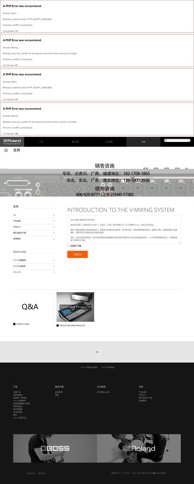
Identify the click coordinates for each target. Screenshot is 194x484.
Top (14, 215)
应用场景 (58, 392)
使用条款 (42, 473)
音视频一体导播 (19, 398)
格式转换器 (17, 409)
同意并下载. (76, 246)
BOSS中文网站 (108, 367)
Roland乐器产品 (19, 418)
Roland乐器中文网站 (89, 367)
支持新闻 (17, 239)
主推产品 (17, 392)
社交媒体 (109, 142)
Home (6, 150)
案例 (57, 395)
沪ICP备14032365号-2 (158, 473)
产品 (15, 386)
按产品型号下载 (145, 398)
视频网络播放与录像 (21, 403)
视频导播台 (17, 395)
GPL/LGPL (17, 272)
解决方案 (75, 142)
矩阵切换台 (17, 406)
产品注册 (17, 221)
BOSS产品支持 (19, 266)
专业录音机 (17, 412)
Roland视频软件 (19, 401)
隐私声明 (31, 473)
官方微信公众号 (103, 392)
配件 (15, 415)
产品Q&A (17, 227)
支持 (143, 142)
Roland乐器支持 (19, 260)
